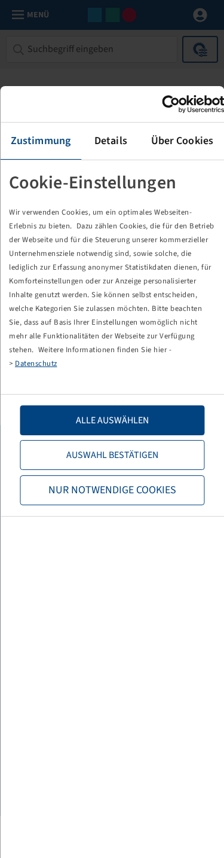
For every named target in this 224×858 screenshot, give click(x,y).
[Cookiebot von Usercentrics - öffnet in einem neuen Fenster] (171, 104)
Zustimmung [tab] (40, 140)
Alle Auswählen (112, 420)
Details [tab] (110, 140)
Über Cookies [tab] (182, 140)
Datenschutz (36, 363)
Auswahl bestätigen (112, 455)
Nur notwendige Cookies (112, 490)
